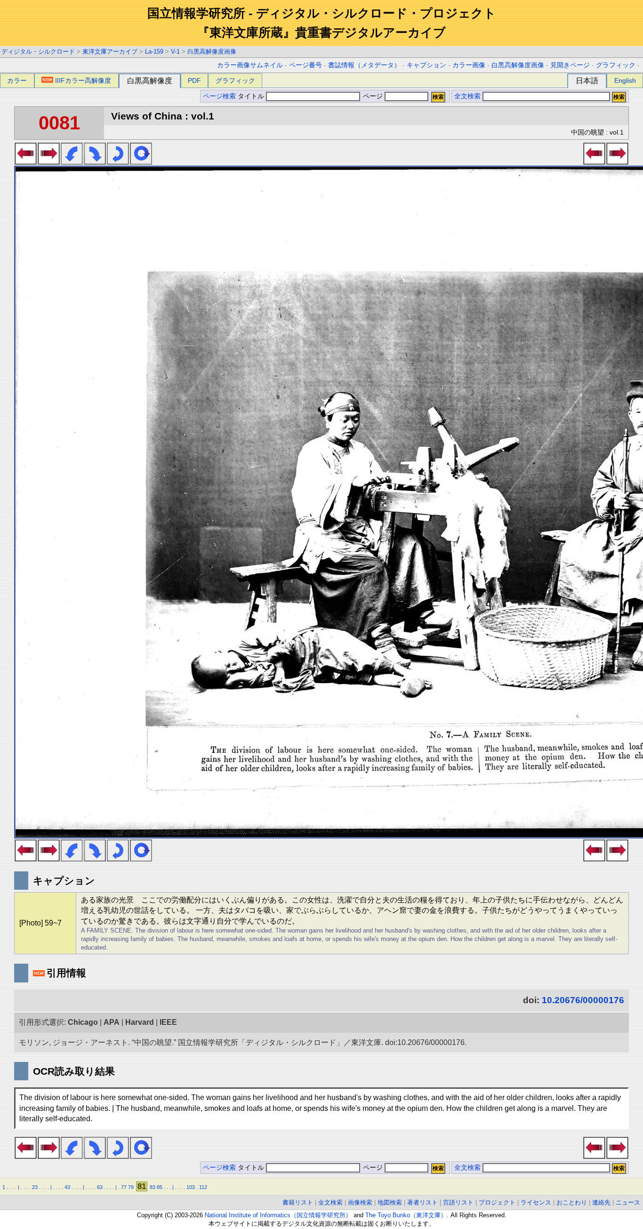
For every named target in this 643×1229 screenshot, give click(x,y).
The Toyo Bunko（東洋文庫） (406, 1215)
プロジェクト (497, 1202)
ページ (373, 96)
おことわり (571, 1202)
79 (131, 1187)
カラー (17, 80)
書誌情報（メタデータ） (364, 65)
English (625, 80)
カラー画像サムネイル (250, 65)
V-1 (175, 51)
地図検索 (390, 1202)
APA (112, 1022)
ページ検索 (219, 96)
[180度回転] (118, 162)
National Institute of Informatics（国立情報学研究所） (278, 1215)
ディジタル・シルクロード (38, 51)
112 (203, 1187)
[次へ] (49, 162)
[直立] (141, 162)
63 (100, 1187)
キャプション (426, 65)
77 (124, 1187)
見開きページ (570, 65)
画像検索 (360, 1202)
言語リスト (458, 1202)
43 (67, 1187)
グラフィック (615, 65)
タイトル (252, 96)
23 (35, 1187)
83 (152, 1187)
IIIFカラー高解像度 (83, 80)
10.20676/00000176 (583, 1000)
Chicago (83, 1022)
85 (159, 1187)
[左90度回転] (72, 162)
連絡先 (601, 1202)
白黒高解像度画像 (211, 51)
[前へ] (26, 162)
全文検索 (467, 96)
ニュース (628, 1202)
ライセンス (536, 1202)
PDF (194, 80)
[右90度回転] (95, 162)
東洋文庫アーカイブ (109, 51)
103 (190, 1187)
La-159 (154, 51)
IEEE (168, 1022)
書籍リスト (297, 1202)
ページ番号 (305, 65)
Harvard (139, 1022)
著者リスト (422, 1202)
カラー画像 (468, 65)
